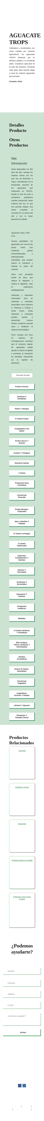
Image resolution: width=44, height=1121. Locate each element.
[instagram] (24, 1085)
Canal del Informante (21, 1109)
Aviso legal (26, 1106)
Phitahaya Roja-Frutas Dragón (22, 898)
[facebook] (19, 1085)
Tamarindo (22, 824)
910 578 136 (23, 1092)
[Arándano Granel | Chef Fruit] (22, 793)
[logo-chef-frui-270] (22, 1054)
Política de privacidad (12, 1106)
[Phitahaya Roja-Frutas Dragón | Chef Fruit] (22, 905)
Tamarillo (22, 751)
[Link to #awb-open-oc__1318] (40, 14)
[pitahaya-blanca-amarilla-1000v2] (22, 866)
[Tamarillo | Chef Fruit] (22, 757)
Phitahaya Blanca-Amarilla (22, 860)
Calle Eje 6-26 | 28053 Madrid (22, 1101)
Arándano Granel (22, 787)
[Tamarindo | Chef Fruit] (22, 830)
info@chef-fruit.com (25, 1095)
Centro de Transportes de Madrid (22, 1098)
